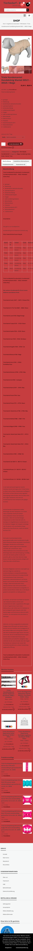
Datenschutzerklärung (9, 891)
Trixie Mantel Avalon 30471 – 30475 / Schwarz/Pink (16, 300)
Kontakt (5, 854)
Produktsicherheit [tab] (8, 164)
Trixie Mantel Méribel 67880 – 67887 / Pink (14, 419)
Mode (29, 154)
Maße (3, 137)
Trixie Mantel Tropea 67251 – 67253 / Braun (14, 323)
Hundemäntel (5, 154)
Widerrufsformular (8, 914)
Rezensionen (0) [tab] (20, 164)
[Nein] (31, 942)
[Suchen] (28, 10)
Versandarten (6, 219)
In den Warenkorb (14, 144)
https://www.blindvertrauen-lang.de (12, 234)
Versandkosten (13, 89)
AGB (4, 884)
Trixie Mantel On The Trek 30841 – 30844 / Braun (15, 308)
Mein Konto (6, 858)
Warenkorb (6, 861)
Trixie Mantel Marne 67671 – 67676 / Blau (13, 387)
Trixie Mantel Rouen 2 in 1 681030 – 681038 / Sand (16, 479)
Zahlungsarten (6, 904)
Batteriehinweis (7, 888)
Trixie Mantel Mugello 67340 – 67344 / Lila (14, 347)
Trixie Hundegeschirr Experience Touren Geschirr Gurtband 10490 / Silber (24, 694)
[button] (29, 38)
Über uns (5, 877)
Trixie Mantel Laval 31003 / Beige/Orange (13, 315)
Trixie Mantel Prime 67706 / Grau (11, 395)
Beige (18, 154)
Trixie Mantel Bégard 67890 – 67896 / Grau (14, 426)
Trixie (11, 156)
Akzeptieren (8, 947)
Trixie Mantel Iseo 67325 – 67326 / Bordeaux (14, 339)
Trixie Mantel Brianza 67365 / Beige (12, 354)
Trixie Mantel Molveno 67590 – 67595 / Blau (14, 372)
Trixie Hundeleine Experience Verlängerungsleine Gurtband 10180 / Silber (24, 735)
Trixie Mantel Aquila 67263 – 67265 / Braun (14, 331)
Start (4, 24)
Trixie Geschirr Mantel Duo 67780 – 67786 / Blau (15, 411)
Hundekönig (23, 154)
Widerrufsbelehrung (8, 911)
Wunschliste (6, 865)
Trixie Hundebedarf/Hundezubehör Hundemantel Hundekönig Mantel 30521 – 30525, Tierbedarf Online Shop (16, 174)
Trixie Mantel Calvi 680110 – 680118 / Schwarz (15, 461)
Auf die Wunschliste (6, 147)
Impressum (6, 881)
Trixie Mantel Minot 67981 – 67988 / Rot (13, 454)
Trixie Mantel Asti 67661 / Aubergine (12, 380)
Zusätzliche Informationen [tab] (21, 161)
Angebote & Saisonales (13, 24)
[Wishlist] (22, 4)
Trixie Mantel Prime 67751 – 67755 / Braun (14, 403)
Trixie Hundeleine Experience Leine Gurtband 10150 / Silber (9, 734)
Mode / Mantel (5, 156)
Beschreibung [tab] (7, 161)
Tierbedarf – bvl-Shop (16, 3)
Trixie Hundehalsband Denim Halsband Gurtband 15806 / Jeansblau (8, 693)
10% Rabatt (23, 24)
